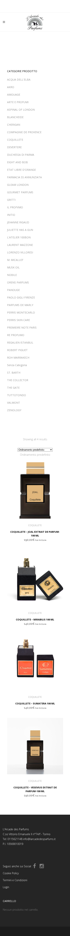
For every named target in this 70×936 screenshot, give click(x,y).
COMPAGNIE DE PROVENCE (24, 132)
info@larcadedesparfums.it (39, 839)
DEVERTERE (14, 147)
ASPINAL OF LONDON (21, 109)
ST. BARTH (13, 372)
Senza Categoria (17, 365)
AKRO (10, 87)
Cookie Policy (11, 873)
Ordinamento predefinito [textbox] (35, 454)
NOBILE (12, 275)
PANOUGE (13, 290)
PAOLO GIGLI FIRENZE (21, 297)
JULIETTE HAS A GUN (20, 230)
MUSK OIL (13, 267)
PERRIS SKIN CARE (18, 320)
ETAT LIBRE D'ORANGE (21, 169)
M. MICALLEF (15, 260)
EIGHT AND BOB (17, 162)
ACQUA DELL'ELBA (18, 79)
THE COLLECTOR (17, 380)
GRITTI (11, 200)
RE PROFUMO (15, 335)
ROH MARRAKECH (18, 357)
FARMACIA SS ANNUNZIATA (24, 177)
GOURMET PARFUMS (20, 192)
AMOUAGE (13, 94)
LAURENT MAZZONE (20, 245)
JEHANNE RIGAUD (18, 222)
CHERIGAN (13, 124)
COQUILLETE (15, 139)
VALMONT (13, 402)
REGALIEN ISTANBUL (20, 342)
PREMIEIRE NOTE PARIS (22, 327)
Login (6, 887)
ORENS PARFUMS (18, 282)
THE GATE (13, 387)
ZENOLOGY (14, 410)
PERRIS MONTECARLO (21, 312)
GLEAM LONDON (18, 185)
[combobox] (35, 454)
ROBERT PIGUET (17, 350)
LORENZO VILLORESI (20, 252)
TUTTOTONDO (16, 395)
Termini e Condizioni (15, 880)
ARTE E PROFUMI (18, 102)
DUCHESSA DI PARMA (20, 154)
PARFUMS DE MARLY (20, 305)
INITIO (11, 215)
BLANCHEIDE (15, 117)
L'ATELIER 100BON (19, 237)
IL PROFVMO (15, 207)
